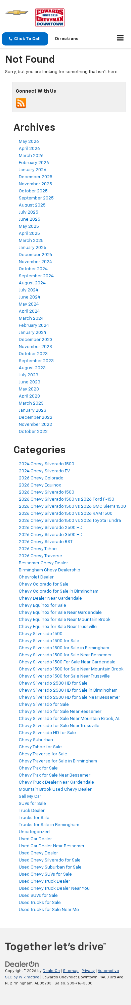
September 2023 (36, 361)
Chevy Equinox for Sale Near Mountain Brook (65, 620)
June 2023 (29, 382)
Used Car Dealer (35, 839)
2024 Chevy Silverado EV (44, 471)
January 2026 (32, 170)
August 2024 (32, 283)
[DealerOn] (22, 964)
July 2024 (28, 290)
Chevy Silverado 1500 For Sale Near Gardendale (67, 662)
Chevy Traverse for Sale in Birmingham (58, 761)
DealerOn (51, 971)
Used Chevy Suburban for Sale (50, 867)
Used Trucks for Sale (40, 903)
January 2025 (32, 248)
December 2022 (35, 417)
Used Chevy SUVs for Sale (45, 874)
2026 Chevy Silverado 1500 (46, 492)
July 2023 (28, 375)
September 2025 (36, 198)
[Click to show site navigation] (120, 39)
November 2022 (35, 424)
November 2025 (35, 184)
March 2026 (31, 156)
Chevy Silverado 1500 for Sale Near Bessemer (65, 655)
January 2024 (32, 333)
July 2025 (28, 212)
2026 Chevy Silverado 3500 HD (51, 535)
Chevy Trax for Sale (38, 768)
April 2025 (29, 233)
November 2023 (35, 347)
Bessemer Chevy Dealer (43, 563)
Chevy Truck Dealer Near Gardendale (56, 782)
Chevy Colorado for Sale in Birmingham (58, 591)
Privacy (88, 971)
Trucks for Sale (34, 818)
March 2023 (31, 403)
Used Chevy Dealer (38, 853)
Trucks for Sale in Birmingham (49, 825)
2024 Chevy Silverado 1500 (46, 464)
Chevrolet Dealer (36, 577)
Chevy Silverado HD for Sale (47, 733)
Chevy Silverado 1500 (40, 634)
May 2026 (29, 141)
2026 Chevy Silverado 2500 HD (51, 528)
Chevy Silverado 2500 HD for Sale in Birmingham (68, 690)
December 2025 (35, 177)
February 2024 (34, 325)
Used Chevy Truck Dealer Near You (54, 888)
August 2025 (32, 205)
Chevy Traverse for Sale (43, 754)
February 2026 (34, 163)
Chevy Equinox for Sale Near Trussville (58, 627)
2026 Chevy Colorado (41, 478)
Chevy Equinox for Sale (42, 605)
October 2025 (33, 191)
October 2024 (33, 269)
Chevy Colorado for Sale (44, 584)
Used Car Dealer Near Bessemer (52, 846)
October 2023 (33, 354)
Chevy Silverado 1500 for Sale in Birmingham (64, 648)
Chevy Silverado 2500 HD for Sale (53, 683)
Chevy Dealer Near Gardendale (50, 598)
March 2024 (31, 318)
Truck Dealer (32, 811)
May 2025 (29, 226)
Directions (67, 39)
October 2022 (33, 432)
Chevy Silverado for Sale (44, 704)
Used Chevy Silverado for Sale (50, 860)
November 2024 (35, 262)
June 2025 (29, 219)
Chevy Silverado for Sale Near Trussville (59, 726)
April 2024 (29, 311)
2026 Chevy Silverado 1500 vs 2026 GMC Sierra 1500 (72, 506)
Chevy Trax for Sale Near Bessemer (54, 775)
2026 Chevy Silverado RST (46, 542)
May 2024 (29, 304)
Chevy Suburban (36, 740)
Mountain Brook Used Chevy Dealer (55, 789)
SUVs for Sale (32, 804)
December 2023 (35, 340)
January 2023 (32, 410)
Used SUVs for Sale (38, 895)
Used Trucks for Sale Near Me (49, 910)
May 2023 (29, 389)
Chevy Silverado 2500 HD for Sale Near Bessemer (69, 697)
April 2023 (29, 396)
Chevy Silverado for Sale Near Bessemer (60, 712)
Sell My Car (30, 796)
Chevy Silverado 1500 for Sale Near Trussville (64, 676)
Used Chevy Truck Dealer (44, 881)
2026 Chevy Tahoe (38, 549)
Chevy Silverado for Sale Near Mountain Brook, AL (69, 719)
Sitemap (71, 971)
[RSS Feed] (21, 103)
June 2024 (29, 297)
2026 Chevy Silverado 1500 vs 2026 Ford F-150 (66, 499)
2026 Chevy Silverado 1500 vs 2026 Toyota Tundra (70, 521)
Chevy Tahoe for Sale (40, 747)
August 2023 (32, 368)
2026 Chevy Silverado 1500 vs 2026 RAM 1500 (66, 513)
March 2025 (31, 241)
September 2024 (36, 276)
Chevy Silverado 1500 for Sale (49, 641)
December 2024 (35, 255)
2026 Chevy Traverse (40, 556)
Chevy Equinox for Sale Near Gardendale (60, 612)
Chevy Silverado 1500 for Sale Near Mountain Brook (71, 669)
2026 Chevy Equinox (40, 485)
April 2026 (29, 149)
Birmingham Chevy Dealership (49, 570)
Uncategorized (34, 832)
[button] (25, 38)
